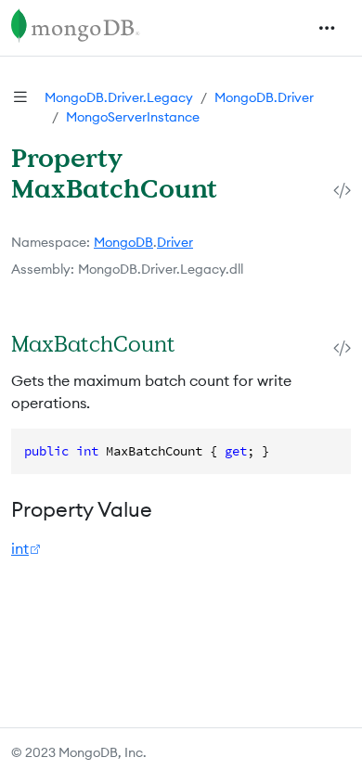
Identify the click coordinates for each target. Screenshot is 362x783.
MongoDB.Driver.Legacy (119, 97)
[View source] (342, 189)
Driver (175, 242)
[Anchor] (194, 343)
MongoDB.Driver (264, 97)
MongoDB (123, 242)
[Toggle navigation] (327, 27)
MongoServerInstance (133, 117)
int (20, 548)
